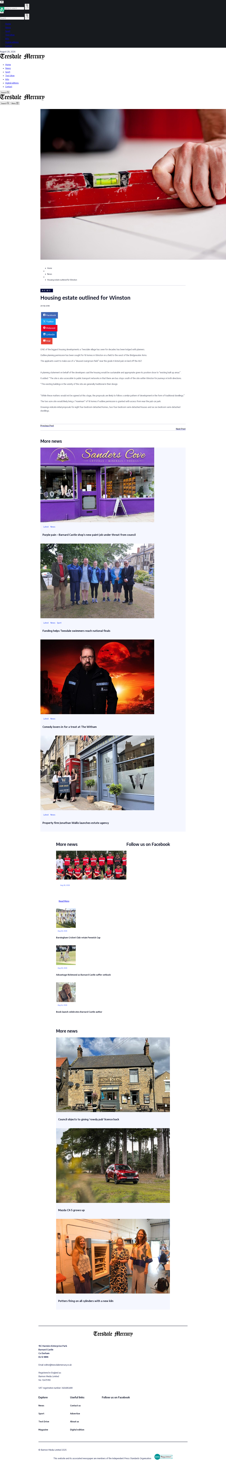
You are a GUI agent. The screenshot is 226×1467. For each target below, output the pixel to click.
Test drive (10, 75)
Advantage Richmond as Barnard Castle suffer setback (83, 974)
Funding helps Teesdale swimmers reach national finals (76, 630)
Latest (46, 527)
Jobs (7, 79)
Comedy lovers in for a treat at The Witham (70, 726)
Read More (64, 901)
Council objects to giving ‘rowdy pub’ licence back (88, 1119)
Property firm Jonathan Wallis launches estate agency (76, 822)
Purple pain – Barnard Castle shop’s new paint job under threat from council (89, 534)
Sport (7, 72)
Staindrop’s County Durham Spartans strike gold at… (91, 893)
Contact (8, 86)
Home (8, 64)
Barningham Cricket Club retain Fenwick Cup (78, 937)
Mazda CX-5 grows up (71, 1210)
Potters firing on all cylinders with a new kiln (85, 1300)
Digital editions (12, 83)
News (8, 68)
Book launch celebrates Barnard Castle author (79, 1012)
